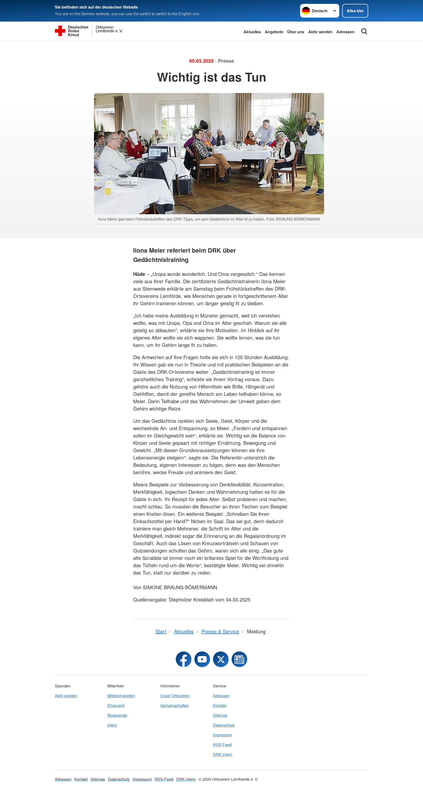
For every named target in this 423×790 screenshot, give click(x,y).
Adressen (345, 32)
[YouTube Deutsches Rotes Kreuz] (202, 659)
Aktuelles (252, 32)
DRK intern (222, 754)
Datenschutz (224, 725)
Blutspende (117, 715)
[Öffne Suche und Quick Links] (364, 31)
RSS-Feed (222, 744)
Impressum (222, 735)
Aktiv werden (320, 32)
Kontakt (219, 705)
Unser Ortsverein (175, 695)
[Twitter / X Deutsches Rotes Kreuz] (221, 659)
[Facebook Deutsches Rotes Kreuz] (183, 659)
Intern (112, 725)
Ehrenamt (115, 705)
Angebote (274, 32)
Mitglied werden (121, 695)
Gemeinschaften (174, 705)
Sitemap (220, 715)
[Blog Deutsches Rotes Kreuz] (239, 659)
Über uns (295, 32)
